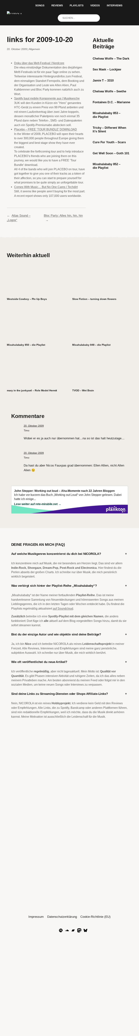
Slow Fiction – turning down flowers (94, 299)
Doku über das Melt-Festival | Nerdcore (39, 63)
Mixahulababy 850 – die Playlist (26, 344)
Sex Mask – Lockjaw (107, 69)
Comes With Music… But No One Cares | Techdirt (46, 187)
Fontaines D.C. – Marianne (111, 102)
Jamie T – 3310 (103, 80)
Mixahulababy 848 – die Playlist (91, 344)
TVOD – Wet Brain (83, 390)
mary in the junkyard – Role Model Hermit (32, 390)
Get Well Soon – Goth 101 (111, 153)
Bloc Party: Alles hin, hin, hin (63, 215)
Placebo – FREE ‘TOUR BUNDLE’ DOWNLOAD (45, 129)
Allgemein (34, 49)
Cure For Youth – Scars (109, 142)
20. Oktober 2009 (34, 425)
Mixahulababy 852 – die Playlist (106, 165)
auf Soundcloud (63, 608)
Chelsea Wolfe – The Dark (111, 58)
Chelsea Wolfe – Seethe (109, 91)
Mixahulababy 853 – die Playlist (106, 114)
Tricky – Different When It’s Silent (109, 129)
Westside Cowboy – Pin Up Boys (27, 299)
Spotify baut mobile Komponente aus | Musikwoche (47, 98)
